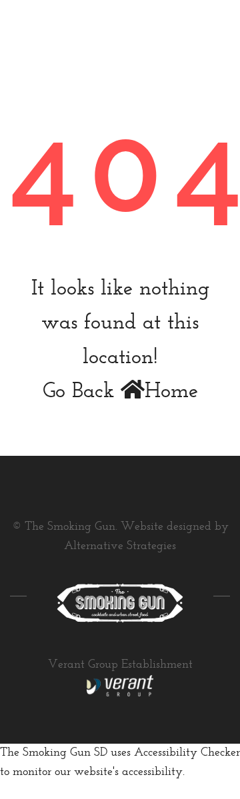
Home (171, 392)
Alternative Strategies (120, 546)
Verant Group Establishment (120, 665)
